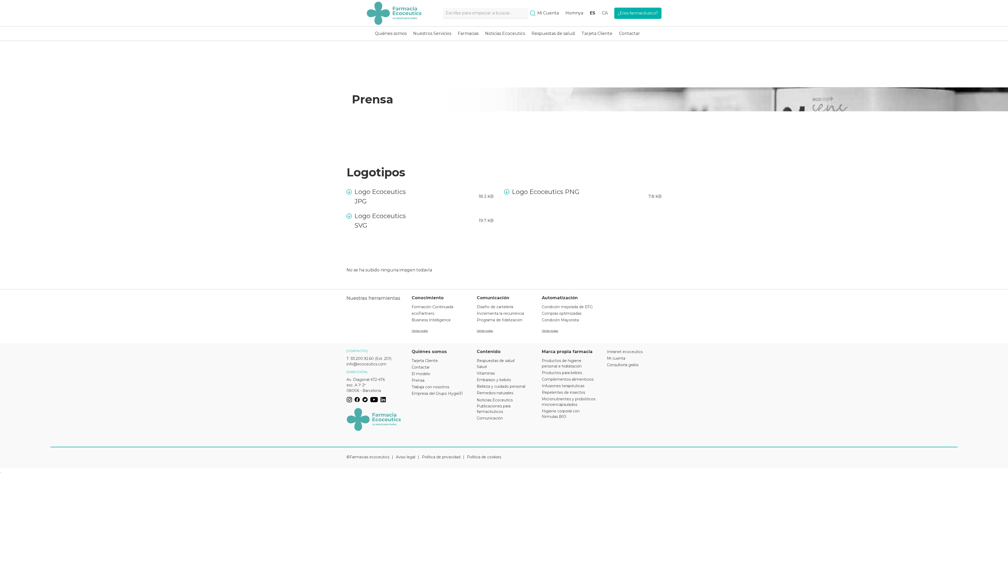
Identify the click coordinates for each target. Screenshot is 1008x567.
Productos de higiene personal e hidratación (562, 363)
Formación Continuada (432, 306)
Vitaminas (486, 373)
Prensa (418, 380)
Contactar (629, 33)
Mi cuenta (616, 358)
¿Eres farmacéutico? (638, 12)
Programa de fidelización (499, 320)
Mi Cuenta (548, 12)
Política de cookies (484, 457)
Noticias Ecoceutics (505, 33)
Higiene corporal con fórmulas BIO (561, 414)
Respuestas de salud (553, 33)
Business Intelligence (431, 320)
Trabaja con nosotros (430, 387)
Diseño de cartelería (495, 306)
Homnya (574, 12)
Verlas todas (420, 331)
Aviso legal (405, 457)
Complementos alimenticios (568, 379)
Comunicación (490, 418)
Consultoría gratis (622, 365)
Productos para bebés (562, 372)
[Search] (532, 13)
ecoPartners (423, 313)
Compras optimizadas (561, 313)
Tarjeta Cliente (596, 33)
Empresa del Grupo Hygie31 (437, 393)
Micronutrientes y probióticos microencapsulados (568, 402)
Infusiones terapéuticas (563, 386)
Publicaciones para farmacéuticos (494, 409)
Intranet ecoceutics (625, 351)
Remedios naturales (495, 393)
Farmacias (468, 33)
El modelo (421, 373)
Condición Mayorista (560, 320)
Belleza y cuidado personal (501, 386)
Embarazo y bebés (494, 379)
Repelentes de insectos (563, 392)
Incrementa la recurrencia (500, 313)
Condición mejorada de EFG (567, 306)
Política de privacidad (441, 457)
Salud (482, 366)
